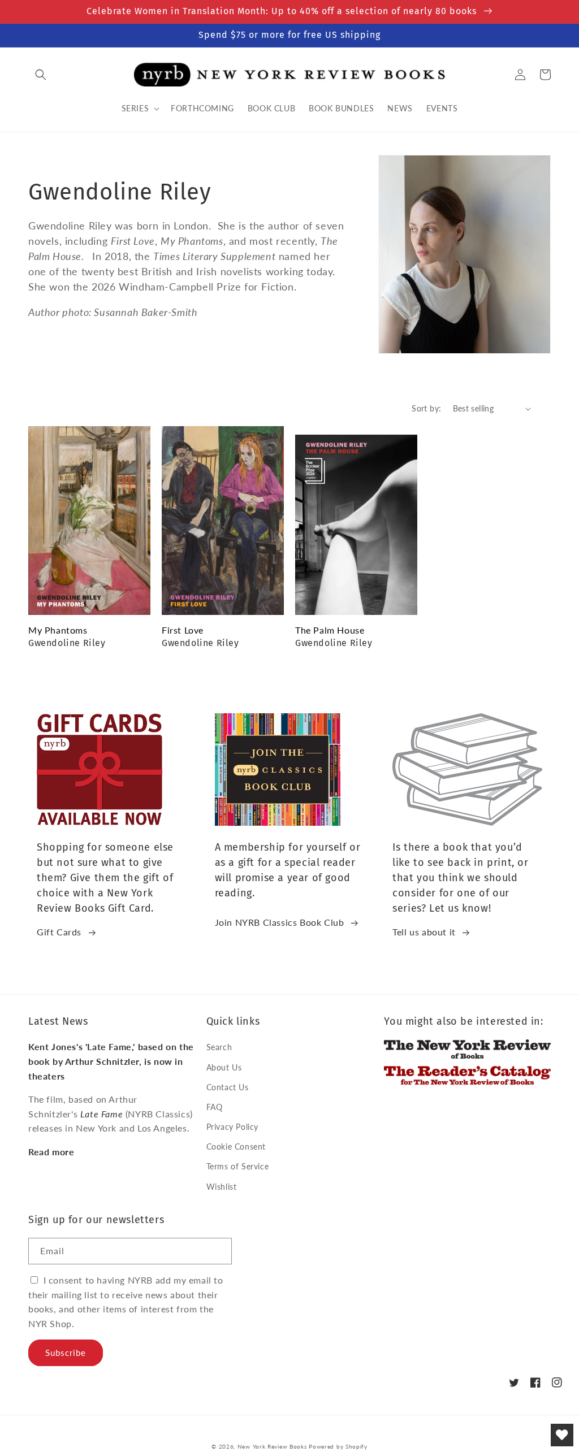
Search (219, 1047)
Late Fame (101, 1113)
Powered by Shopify (338, 1446)
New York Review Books (272, 1446)
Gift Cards (59, 931)
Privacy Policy (232, 1127)
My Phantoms (58, 630)
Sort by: (426, 408)
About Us (224, 1067)
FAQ (214, 1107)
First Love (183, 630)
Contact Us (227, 1087)
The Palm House (329, 630)
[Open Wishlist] (562, 1435)
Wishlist (221, 1186)
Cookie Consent (236, 1146)
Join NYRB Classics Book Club (279, 922)
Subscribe (65, 1352)
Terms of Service (237, 1166)
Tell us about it (424, 931)
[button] (40, 74)
